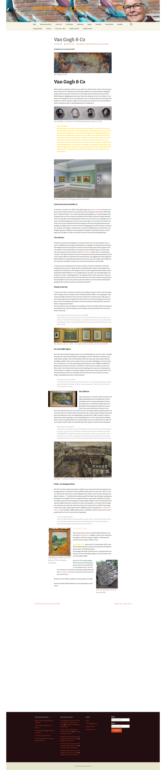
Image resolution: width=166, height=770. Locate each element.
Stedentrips (69, 24)
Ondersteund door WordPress (83, 766)
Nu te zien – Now (60, 29)
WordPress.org (90, 729)
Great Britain (109, 24)
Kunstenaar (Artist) (45, 24)
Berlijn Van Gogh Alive (123, 603)
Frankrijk (119, 24)
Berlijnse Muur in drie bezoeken (69, 754)
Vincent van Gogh (103, 44)
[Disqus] (83, 633)
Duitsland (98, 24)
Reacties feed (90, 726)
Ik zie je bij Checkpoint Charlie (68, 747)
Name (113, 717)
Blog (34, 24)
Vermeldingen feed (91, 723)
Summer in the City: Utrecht (43, 735)
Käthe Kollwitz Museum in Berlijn (46, 603)
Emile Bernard (86, 252)
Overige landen (37, 29)
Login (87, 720)
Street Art (59, 24)
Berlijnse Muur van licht (66, 740)
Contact (48, 29)
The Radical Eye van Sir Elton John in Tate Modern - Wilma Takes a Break (70, 722)
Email (113, 723)
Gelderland (81, 44)
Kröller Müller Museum (91, 44)
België (89, 24)
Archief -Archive (74, 29)
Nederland (80, 24)
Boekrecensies (87, 29)
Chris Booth (63, 572)
